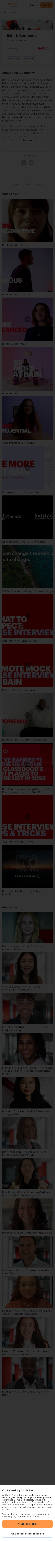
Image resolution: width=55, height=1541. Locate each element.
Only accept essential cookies (27, 1534)
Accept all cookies (28, 1524)
